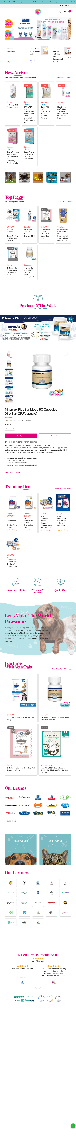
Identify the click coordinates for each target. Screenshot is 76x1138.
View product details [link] (12, 472)
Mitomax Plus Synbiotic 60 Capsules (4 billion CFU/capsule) (29, 272)
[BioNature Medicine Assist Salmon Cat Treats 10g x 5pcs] (21, 743)
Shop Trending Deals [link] (62, 488)
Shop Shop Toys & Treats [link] (61, 669)
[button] (36, 987)
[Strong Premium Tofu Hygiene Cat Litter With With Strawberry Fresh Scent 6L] (13, 136)
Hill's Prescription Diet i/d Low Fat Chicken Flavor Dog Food (12, 522)
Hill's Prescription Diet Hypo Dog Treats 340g (21, 718)
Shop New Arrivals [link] (63, 77)
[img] (38, 958)
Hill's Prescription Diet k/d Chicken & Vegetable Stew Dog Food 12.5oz (46, 521)
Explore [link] (20, 845)
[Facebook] (60, 5)
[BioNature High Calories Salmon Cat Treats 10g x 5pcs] (46, 215)
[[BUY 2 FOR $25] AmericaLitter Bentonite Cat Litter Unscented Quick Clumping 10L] (30, 91)
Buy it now (55, 436)
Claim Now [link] (56, 62)
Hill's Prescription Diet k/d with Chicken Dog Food (28, 522)
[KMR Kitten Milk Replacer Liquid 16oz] (13, 91)
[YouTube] (65, 5)
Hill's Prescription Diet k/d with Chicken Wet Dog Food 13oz (12, 561)
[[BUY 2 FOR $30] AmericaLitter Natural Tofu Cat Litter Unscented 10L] (46, 91)
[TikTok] (68, 5)
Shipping (15, 420)
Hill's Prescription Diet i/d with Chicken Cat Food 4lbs (61, 520)
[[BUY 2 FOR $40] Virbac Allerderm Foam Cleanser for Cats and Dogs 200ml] (63, 91)
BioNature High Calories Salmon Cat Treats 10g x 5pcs (46, 233)
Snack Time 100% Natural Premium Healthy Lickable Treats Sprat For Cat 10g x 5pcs (54, 770)
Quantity (8, 424)
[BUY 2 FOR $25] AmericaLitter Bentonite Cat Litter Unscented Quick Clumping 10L (29, 114)
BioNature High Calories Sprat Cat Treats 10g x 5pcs (13, 271)
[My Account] (64, 12)
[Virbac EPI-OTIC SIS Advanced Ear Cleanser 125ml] (30, 215)
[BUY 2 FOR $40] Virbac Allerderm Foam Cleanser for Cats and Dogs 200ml (62, 112)
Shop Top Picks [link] (64, 201)
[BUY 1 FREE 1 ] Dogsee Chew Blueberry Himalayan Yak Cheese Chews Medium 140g (62, 234)
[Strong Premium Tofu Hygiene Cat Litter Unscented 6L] (30, 136)
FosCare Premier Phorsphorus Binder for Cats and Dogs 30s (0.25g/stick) (12, 234)
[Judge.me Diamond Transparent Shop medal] (41, 998)
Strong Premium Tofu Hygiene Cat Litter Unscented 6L (29, 155)
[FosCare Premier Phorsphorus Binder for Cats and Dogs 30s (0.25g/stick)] (13, 215)
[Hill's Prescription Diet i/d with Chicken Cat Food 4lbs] (63, 502)
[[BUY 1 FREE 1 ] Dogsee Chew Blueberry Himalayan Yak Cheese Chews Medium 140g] (63, 215)
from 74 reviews (38, 961)
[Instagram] (63, 5)
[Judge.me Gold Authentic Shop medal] (50, 998)
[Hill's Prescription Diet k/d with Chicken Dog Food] (30, 502)
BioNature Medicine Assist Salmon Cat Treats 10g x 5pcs (21, 769)
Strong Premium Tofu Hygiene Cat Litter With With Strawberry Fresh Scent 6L (13, 157)
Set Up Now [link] (32, 61)
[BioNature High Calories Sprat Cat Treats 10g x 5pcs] (13, 254)
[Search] (60, 12)
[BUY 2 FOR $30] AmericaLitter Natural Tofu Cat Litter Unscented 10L (46, 112)
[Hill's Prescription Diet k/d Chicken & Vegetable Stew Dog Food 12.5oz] (46, 502)
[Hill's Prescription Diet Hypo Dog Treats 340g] (21, 693)
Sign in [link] (9, 62)
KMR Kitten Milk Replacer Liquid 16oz (12, 107)
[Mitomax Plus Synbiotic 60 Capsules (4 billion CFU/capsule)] (30, 254)
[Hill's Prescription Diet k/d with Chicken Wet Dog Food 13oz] (13, 543)
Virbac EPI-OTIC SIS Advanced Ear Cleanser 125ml (29, 232)
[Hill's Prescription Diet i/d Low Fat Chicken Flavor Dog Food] (13, 502)
